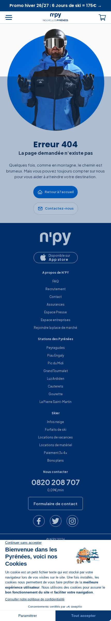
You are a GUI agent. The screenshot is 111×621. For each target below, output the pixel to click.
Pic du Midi (56, 363)
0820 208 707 (55, 482)
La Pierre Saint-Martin (55, 402)
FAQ (55, 281)
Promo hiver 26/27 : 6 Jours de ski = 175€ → (56, 5)
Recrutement (55, 289)
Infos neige (55, 422)
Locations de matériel (55, 445)
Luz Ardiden (55, 379)
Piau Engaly (55, 355)
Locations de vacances (55, 437)
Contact (55, 297)
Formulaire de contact (55, 503)
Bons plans (55, 460)
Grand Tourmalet (55, 371)
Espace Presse (55, 312)
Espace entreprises (55, 320)
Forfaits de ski (55, 430)
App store (58, 259)
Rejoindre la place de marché (55, 328)
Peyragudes (55, 348)
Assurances (56, 304)
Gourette (56, 394)
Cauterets (55, 386)
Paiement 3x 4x (55, 453)
